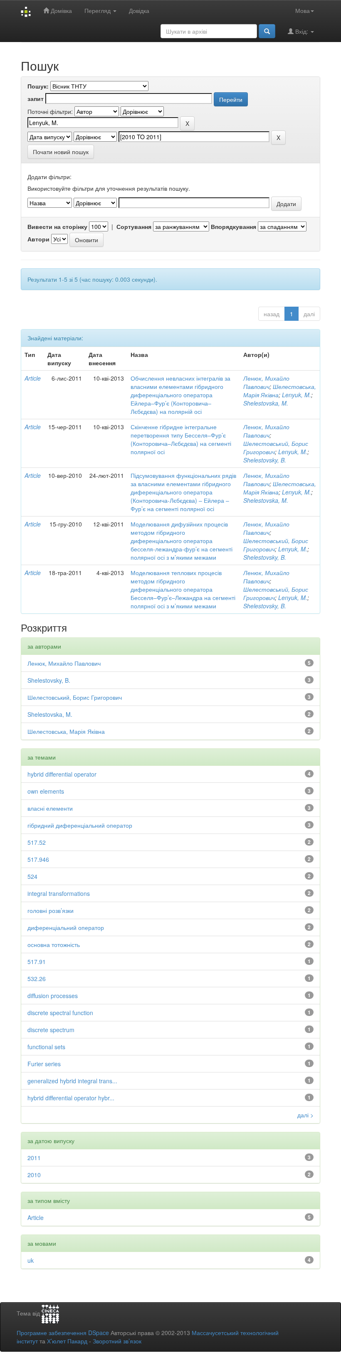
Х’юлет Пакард (67, 1341)
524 (32, 876)
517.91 (36, 961)
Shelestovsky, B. (264, 460)
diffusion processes (52, 995)
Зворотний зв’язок (117, 1341)
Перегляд (98, 10)
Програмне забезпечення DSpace (63, 1332)
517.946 (38, 859)
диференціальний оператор (65, 927)
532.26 (36, 978)
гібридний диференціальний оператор (79, 825)
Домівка (60, 10)
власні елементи (50, 808)
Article (33, 378)
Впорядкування (233, 226)
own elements (45, 791)
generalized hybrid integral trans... (72, 1081)
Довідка (139, 10)
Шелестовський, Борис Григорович (74, 697)
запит (35, 98)
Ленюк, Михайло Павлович (266, 382)
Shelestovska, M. (265, 403)
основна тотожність (53, 944)
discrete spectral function (60, 1012)
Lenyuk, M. (296, 395)
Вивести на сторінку (57, 226)
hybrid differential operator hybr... (70, 1098)
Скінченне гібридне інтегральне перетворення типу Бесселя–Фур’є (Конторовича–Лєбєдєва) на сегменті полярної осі (181, 439)
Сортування (133, 226)
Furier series (44, 1064)
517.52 (36, 842)
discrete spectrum (50, 1030)
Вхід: (302, 31)
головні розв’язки (50, 910)
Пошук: (38, 86)
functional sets (46, 1047)
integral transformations (58, 893)
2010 (34, 1175)
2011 (34, 1157)
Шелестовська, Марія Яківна (66, 731)
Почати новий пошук (61, 152)
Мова (302, 10)
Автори (38, 239)
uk (30, 1260)
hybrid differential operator (61, 774)
